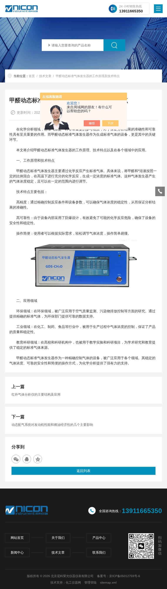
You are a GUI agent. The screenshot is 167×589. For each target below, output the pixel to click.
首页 (32, 76)
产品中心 (98, 538)
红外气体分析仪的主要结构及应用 (36, 394)
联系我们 (98, 552)
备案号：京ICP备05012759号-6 (118, 576)
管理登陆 (90, 582)
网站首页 (17, 538)
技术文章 (45, 76)
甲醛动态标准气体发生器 (70, 134)
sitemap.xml (108, 582)
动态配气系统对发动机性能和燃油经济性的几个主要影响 (52, 424)
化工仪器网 (73, 582)
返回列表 (83, 471)
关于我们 (58, 538)
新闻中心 (17, 552)
